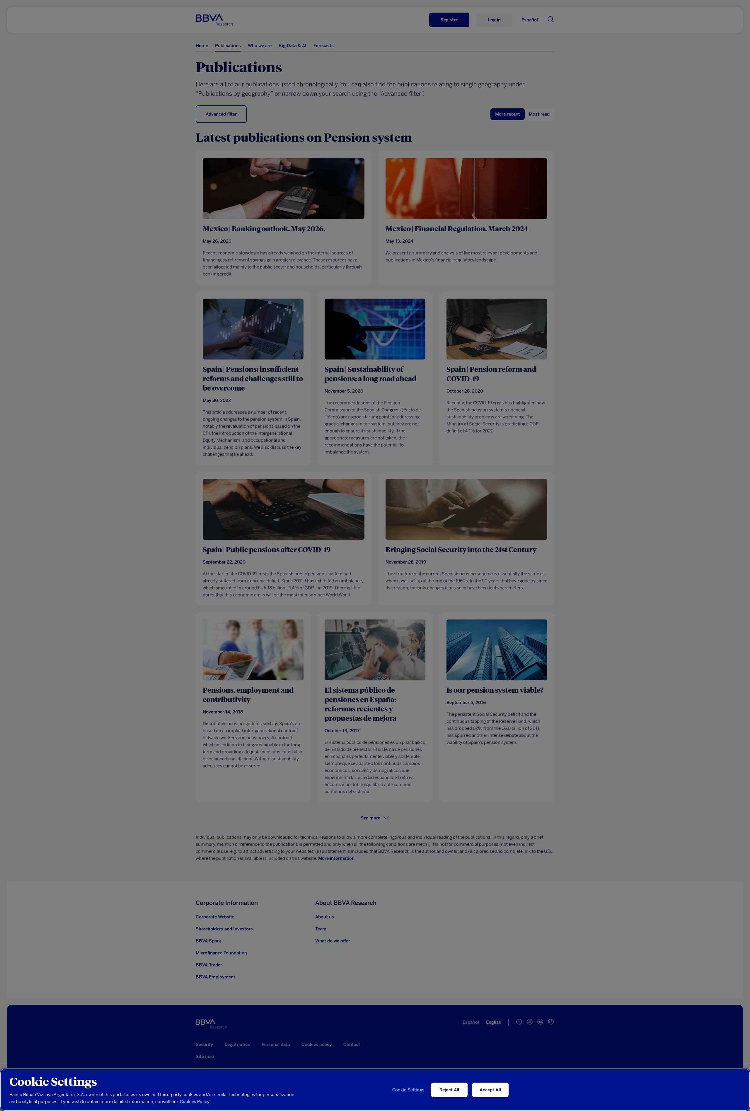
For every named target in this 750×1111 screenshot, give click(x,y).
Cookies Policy (194, 1101)
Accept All (490, 1090)
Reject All (449, 1090)
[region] (375, 1089)
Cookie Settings (408, 1090)
